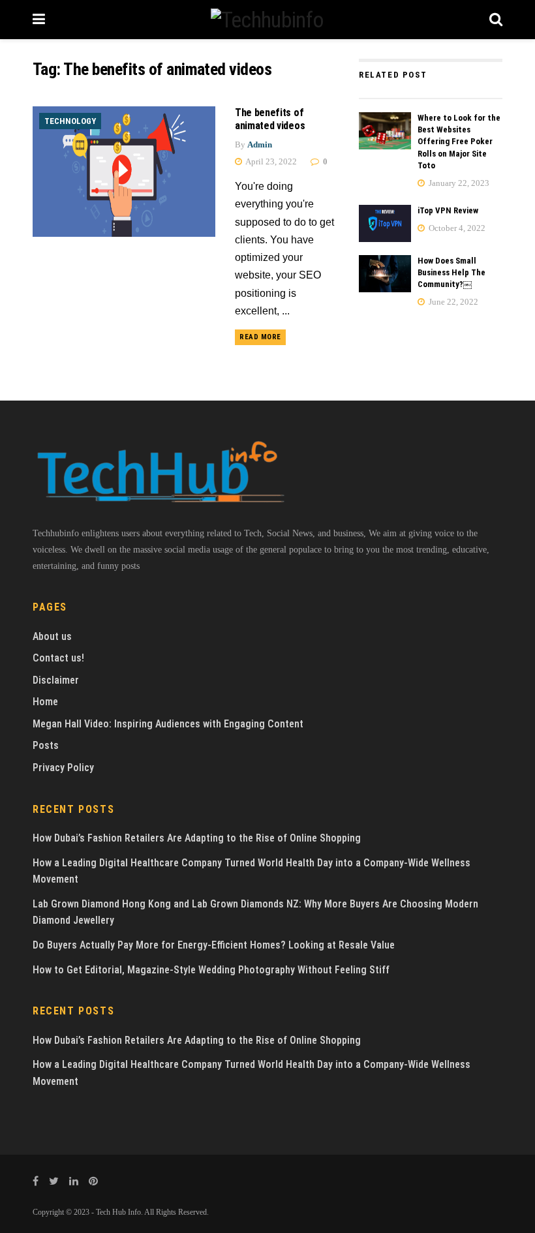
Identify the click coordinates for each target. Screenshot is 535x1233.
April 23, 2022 (270, 161)
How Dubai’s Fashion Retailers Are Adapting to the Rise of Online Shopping (197, 838)
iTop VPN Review (448, 210)
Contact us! (58, 658)
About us (52, 636)
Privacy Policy (63, 767)
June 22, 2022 (452, 302)
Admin (259, 144)
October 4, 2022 (456, 228)
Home (45, 701)
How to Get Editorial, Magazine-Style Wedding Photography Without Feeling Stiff (211, 970)
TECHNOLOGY (70, 121)
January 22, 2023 (458, 183)
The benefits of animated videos (270, 119)
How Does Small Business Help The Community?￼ (451, 272)
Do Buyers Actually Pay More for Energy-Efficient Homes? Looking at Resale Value (214, 945)
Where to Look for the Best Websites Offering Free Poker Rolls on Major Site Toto (459, 141)
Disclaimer (56, 680)
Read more (260, 337)
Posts (46, 745)
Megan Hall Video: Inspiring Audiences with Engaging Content (168, 724)
